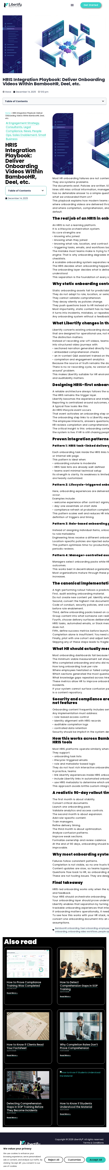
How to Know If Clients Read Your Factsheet (25, 1046)
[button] (72, 5)
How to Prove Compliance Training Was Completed (24, 984)
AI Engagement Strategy (22, 123)
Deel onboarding (89, 928)
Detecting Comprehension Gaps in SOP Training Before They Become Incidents (25, 1107)
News (27, 131)
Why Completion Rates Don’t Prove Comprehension (79, 1046)
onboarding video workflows (82, 931)
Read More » (12, 993)
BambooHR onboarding (67, 928)
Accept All (96, 1159)
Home (8, 113)
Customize (74, 1159)
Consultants (14, 127)
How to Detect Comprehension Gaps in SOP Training (79, 985)
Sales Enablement (24, 135)
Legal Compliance (18, 129)
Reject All (53, 1159)
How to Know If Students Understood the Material (76, 1105)
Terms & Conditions (93, 1142)
